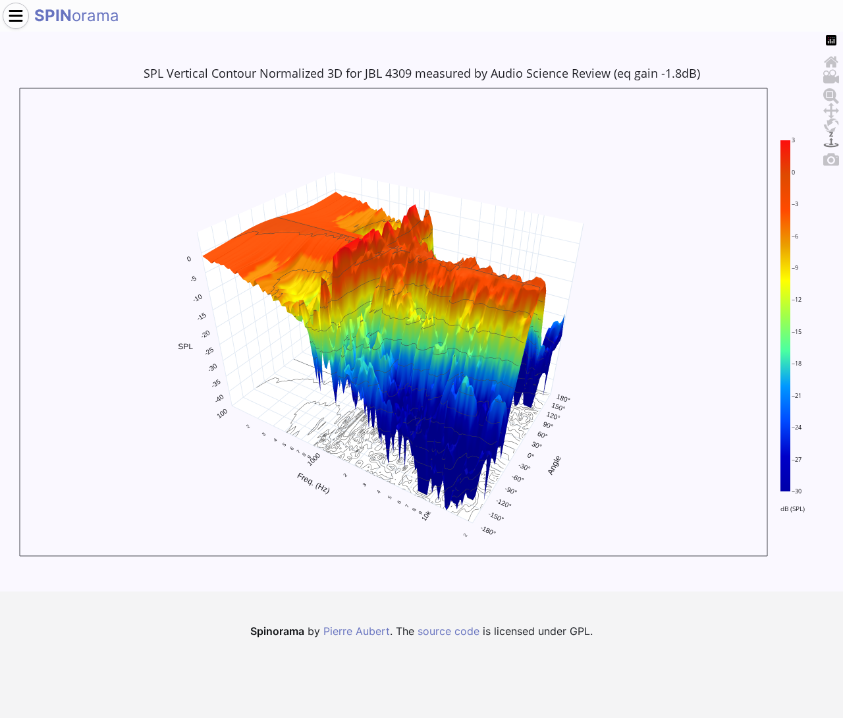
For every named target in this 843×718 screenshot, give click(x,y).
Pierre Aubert (356, 631)
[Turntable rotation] (831, 137)
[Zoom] (831, 94)
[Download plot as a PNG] (831, 157)
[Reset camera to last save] (831, 74)
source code (448, 631)
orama (76, 15)
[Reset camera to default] (831, 60)
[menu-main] (16, 16)
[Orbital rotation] (831, 123)
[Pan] (831, 108)
